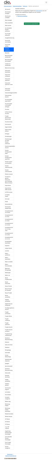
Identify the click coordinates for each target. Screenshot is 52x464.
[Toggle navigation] (46, 2)
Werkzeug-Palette (7, 404)
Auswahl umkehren (7, 49)
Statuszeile (7, 373)
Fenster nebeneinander (8, 166)
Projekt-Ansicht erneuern (8, 330)
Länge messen (8, 248)
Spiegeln (7, 363)
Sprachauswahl (8, 366)
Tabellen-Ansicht (7, 384)
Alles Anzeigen (8, 20)
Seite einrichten (8, 344)
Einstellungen (8, 136)
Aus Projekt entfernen (8, 34)
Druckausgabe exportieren (8, 100)
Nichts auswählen (7, 296)
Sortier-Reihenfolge (8, 356)
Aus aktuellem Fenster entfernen (8, 29)
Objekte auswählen (7, 300)
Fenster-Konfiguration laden (8, 152)
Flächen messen (9, 174)
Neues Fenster (8, 286)
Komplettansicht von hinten (9, 211)
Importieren (8, 185)
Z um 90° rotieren (7, 427)
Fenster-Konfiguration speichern (8, 157)
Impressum (10, 454)
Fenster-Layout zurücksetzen (8, 162)
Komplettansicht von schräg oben (9, 229)
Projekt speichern (7, 323)
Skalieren (7, 347)
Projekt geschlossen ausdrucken (8, 117)
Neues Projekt (8, 293)
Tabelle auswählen (7, 380)
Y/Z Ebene (7, 424)
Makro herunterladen (8, 265)
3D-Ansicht (7, 9)
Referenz (25, 6)
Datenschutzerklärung (10, 456)
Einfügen (7, 133)
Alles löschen (8, 25)
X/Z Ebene (7, 421)
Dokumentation (8, 6)
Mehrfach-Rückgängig (8, 269)
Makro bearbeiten (7, 258)
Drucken (7, 109)
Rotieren (7, 342)
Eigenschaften (8, 127)
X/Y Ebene (7, 419)
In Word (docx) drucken (8, 112)
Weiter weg (7, 401)
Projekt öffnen (8, 316)
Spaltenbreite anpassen (8, 360)
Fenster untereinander (8, 170)
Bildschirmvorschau (9, 68)
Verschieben (8, 394)
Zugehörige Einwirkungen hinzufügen (8, 432)
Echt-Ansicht (8, 124)
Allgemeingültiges (17, 6)
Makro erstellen (9, 261)
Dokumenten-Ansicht (8, 96)
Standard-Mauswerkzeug (8, 369)
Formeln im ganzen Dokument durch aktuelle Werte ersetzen (8, 180)
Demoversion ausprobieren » (32, 23)
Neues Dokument (7, 282)
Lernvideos (7, 392)
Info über (7, 199)
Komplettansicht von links (9, 215)
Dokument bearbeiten (7, 71)
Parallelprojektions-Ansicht (9, 308)
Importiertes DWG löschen (8, 188)
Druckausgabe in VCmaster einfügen (8, 105)
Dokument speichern (7, 79)
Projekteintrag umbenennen (8, 334)
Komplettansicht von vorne (9, 238)
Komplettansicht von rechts (9, 224)
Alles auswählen (9, 23)
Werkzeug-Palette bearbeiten (7, 409)
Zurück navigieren (7, 447)
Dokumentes (39, 10)
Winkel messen (8, 416)
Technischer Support (8, 388)
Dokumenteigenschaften (9, 92)
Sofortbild (7, 352)
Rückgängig (8, 350)
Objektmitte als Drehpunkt (8, 304)
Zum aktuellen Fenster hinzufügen (8, 438)
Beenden (7, 53)
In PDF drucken (8, 192)
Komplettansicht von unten (9, 233)
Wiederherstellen (9, 414)
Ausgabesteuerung (9, 38)
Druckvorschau (8, 121)
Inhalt (6, 201)
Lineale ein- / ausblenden (8, 64)
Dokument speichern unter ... (9, 84)
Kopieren (7, 245)
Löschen (7, 251)
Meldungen (8, 272)
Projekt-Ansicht (8, 327)
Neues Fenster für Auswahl (8, 289)
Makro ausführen (7, 254)
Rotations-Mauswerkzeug (8, 338)
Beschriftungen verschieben (8, 60)
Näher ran (7, 275)
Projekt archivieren (7, 312)
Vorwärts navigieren (7, 398)
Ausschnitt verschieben (8, 41)
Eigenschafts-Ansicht (8, 130)
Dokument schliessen (7, 75)
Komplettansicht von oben (9, 220)
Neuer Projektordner (8, 278)
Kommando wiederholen (8, 207)
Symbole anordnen (7, 376)
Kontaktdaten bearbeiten (8, 242)
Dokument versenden (7, 89)
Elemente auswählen (22, 16)
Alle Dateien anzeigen (8, 12)
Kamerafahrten (8, 204)
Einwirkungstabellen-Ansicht (9, 146)
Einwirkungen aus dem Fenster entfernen (8, 141)
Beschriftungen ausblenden (8, 56)
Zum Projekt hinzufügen (8, 443)
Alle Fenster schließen (8, 16)
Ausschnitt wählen (7, 45)
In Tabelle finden (7, 195)
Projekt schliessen (7, 319)
